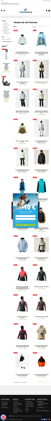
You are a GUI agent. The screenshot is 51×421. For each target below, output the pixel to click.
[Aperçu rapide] (24, 48)
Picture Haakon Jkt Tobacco (41, 82)
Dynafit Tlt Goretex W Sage (41, 316)
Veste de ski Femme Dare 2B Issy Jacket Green (41, 258)
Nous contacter (5, 407)
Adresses (4, 406)
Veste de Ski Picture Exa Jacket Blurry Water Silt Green (22, 53)
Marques (15, 412)
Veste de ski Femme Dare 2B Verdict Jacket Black (22, 375)
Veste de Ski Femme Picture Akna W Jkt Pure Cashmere (22, 111)
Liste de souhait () (46, 0)
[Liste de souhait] (20, 48)
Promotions (16, 401)
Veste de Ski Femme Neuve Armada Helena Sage (22, 228)
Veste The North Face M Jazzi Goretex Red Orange (41, 375)
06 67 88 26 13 (41, 407)
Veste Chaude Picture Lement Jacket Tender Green (22, 170)
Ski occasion (16, 408)
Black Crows (6, 24)
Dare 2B (5, 26)
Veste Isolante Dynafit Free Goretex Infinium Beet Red (22, 346)
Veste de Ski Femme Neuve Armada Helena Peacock (41, 199)
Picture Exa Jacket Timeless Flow (22, 141)
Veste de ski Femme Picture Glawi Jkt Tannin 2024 (41, 346)
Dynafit (5, 27)
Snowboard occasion (18, 411)
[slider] (2, 41)
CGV (27, 408)
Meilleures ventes (17, 404)
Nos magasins (29, 401)
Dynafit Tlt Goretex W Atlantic (41, 286)
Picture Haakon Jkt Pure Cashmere (22, 83)
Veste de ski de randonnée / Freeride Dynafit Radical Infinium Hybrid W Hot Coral (22, 287)
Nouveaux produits (18, 403)
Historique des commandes (5, 404)
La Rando (20, 419)
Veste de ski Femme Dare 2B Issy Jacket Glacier (22, 258)
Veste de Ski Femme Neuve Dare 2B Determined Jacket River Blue (41, 53)
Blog (27, 411)
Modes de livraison (4, 2)
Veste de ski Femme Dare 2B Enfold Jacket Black (41, 170)
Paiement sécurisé (30, 406)
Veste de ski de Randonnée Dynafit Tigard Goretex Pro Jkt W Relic (41, 228)
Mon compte (4, 401)
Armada (5, 23)
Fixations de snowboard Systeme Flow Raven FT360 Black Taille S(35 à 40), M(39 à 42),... (6, 94)
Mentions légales (29, 404)
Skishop (27, 409)
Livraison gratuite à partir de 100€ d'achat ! (10, 3)
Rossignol (6, 31)
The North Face (7, 33)
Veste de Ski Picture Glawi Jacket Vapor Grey (41, 141)
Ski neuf (15, 406)
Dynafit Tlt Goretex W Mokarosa (22, 317)
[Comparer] (22, 48)
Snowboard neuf (17, 409)
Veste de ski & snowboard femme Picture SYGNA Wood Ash (41, 112)
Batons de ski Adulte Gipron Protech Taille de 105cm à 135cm (6, 66)
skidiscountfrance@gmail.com (43, 410)
